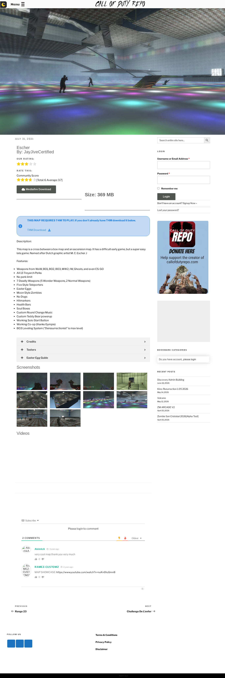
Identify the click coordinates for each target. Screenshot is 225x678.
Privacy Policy (104, 642)
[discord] (11, 644)
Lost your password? (168, 210)
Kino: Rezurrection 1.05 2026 (172, 388)
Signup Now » (190, 203)
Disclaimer (102, 649)
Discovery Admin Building (170, 379)
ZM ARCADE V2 (166, 407)
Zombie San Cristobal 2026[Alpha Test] (177, 416)
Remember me (169, 188)
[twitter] (20, 644)
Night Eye (123, 675)
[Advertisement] (183, 321)
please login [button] (189, 359)
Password (163, 173)
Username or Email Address (173, 158)
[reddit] (28, 644)
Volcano (161, 398)
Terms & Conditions (106, 635)
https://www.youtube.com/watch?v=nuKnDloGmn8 (85, 572)
